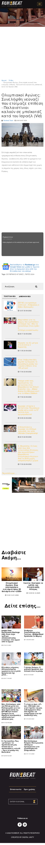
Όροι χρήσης (29, 789)
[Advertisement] (22, 55)
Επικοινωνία (15, 789)
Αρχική (4, 80)
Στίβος (11, 80)
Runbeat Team (8, 120)
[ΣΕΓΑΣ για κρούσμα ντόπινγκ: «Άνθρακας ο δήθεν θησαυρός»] (10, 306)
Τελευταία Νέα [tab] (9, 296)
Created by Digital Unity (22, 837)
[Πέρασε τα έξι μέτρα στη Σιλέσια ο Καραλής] (10, 345)
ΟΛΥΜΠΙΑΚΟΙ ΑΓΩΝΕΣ (15, 274)
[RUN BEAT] (12, 3)
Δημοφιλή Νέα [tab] (25, 296)
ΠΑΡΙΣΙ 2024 (29, 274)
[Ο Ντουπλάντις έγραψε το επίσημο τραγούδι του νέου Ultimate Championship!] (10, 428)
